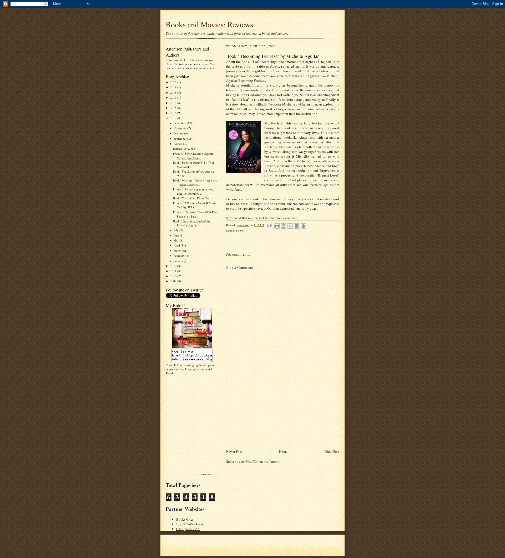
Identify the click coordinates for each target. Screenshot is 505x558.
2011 (173, 271)
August (178, 143)
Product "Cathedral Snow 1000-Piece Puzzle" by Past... (195, 214)
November (180, 128)
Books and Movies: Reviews (209, 24)
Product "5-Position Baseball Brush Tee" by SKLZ (194, 205)
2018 (173, 92)
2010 (173, 276)
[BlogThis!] (283, 226)
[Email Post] (269, 225)
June (177, 235)
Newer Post (234, 451)
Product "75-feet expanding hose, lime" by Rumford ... (193, 191)
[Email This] (277, 226)
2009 (173, 281)
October (179, 133)
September (180, 138)
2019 (173, 87)
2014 (173, 113)
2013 (173, 118)
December (180, 123)
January (179, 261)
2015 (173, 108)
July (176, 230)
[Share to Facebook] (296, 226)
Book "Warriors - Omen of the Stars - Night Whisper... (195, 182)
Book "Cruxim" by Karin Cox (191, 198)
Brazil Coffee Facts (189, 524)
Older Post (332, 451)
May (177, 240)
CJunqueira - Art (188, 528)
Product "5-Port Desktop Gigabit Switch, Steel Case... (193, 156)
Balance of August (184, 148)
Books (240, 230)
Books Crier (184, 519)
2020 (173, 82)
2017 (173, 97)
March (178, 251)
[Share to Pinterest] (303, 226)
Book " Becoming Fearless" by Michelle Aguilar (191, 223)
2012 (173, 266)
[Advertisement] (265, 412)
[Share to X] (290, 226)
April (177, 245)
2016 (173, 103)
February (179, 256)
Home (283, 451)
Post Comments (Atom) (262, 461)
